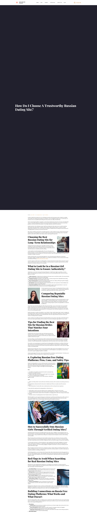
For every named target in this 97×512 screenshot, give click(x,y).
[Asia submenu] (42, 2)
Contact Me (78, 2)
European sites (39, 214)
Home (37, 2)
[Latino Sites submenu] (55, 2)
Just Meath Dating (22, 2)
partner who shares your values (42, 258)
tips (52, 388)
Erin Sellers (46, 214)
